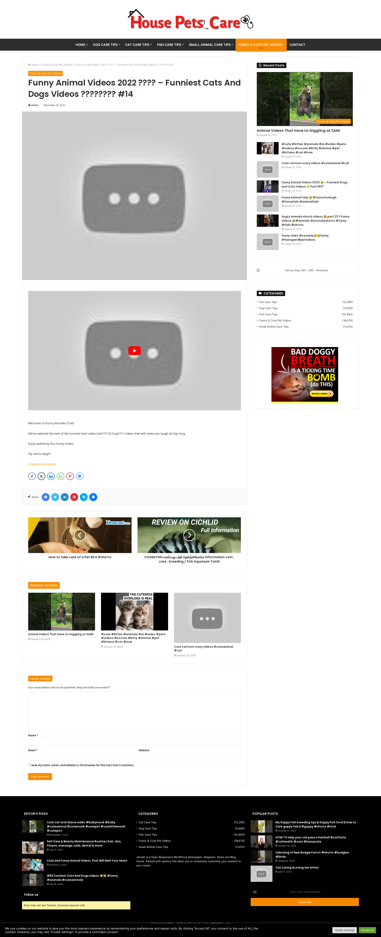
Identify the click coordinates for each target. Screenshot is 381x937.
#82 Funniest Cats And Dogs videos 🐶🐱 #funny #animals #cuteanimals (82, 878)
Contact (297, 45)
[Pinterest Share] (70, 476)
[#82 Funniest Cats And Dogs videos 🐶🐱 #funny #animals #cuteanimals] (33, 880)
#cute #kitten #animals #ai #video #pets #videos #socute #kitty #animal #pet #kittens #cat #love (133, 638)
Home (80, 45)
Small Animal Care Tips (210, 45)
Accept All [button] (367, 930)
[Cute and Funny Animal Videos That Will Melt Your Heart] (33, 865)
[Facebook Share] (32, 476)
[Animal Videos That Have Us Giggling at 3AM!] (61, 611)
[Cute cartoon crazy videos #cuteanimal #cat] (207, 618)
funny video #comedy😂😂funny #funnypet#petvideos (305, 238)
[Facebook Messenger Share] (79, 476)
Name (33, 735)
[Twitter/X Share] (41, 476)
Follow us (31, 895)
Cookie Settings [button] (344, 930)
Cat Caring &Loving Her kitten (297, 868)
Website (144, 750)
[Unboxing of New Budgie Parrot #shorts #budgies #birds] (261, 856)
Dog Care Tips (105, 45)
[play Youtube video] (134, 351)
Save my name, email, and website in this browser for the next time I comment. (82, 765)
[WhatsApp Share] (60, 476)
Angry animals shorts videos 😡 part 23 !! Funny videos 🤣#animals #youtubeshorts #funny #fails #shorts (315, 221)
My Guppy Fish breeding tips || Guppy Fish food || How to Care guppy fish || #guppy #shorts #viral (315, 824)
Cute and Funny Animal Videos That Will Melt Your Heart (87, 861)
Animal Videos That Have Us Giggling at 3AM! (60, 634)
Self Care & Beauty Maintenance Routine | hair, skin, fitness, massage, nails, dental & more (84, 843)
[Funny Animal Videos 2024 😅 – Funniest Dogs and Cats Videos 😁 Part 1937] (268, 186)
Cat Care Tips (137, 45)
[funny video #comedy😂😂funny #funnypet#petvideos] (268, 242)
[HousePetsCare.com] (190, 19)
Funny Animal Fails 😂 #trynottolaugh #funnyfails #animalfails (309, 199)
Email (32, 750)
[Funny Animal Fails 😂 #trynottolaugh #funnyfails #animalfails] (268, 203)
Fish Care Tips (169, 45)
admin (34, 105)
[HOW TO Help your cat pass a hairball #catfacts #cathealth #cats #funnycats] (261, 841)
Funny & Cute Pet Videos (260, 45)
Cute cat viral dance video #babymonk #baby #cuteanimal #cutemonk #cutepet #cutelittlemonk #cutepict (86, 826)
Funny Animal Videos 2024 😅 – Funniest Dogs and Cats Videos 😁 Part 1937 (315, 184)
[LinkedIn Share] (51, 476)
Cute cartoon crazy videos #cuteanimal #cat (203, 648)
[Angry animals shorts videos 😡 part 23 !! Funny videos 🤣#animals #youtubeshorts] (268, 221)
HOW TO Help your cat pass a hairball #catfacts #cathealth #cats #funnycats (310, 839)
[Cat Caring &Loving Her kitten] (261, 874)
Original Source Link (42, 464)
